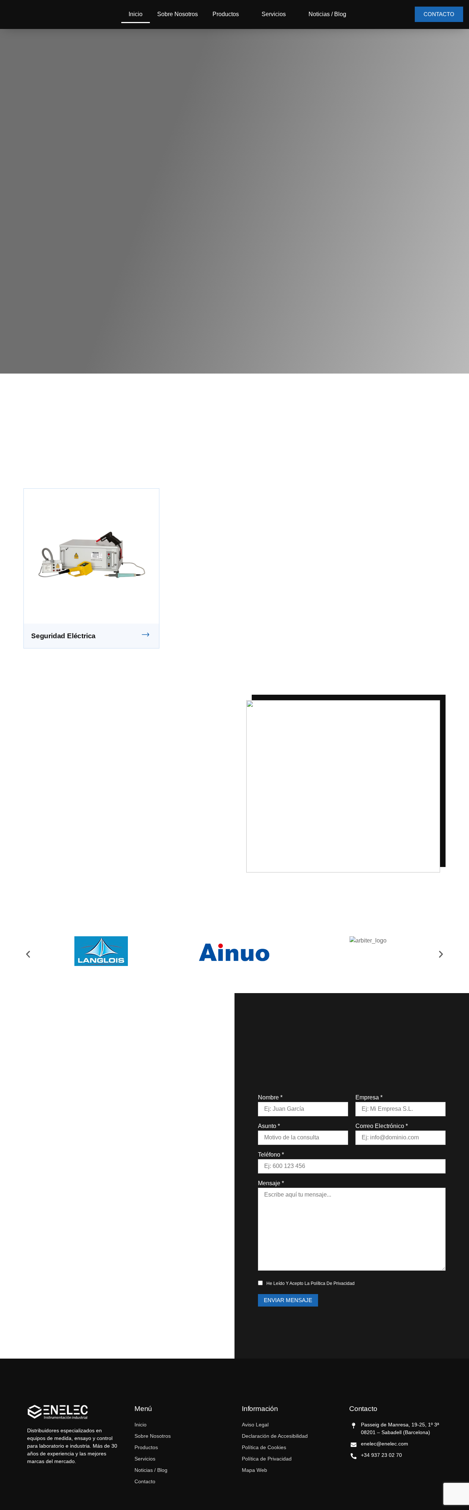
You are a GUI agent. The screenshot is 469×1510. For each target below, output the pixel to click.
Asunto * (269, 1126)
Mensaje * (271, 1183)
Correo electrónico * (381, 1126)
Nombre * (270, 1097)
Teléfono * (271, 1154)
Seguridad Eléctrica (63, 636)
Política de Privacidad (333, 1283)
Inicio (136, 14)
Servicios (274, 14)
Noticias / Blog (327, 14)
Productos (226, 14)
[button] (28, 954)
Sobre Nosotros (177, 14)
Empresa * (369, 1097)
